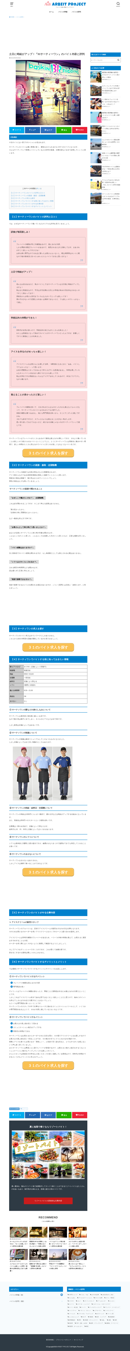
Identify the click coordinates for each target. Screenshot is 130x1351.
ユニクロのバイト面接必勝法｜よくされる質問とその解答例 (111, 142)
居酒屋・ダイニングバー (91, 1320)
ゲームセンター (102, 1301)
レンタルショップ (74, 1317)
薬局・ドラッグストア (97, 1323)
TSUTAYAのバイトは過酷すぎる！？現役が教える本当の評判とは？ (111, 169)
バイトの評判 (76, 12)
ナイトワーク (72, 1310)
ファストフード (109, 1310)
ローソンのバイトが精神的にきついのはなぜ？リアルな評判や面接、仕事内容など (111, 197)
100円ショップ (73, 1294)
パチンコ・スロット (85, 1310)
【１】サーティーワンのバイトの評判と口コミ (27, 193)
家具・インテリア (101, 1317)
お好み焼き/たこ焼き (107, 1294)
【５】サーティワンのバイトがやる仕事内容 (27, 204)
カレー (79, 1301)
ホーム (51, 12)
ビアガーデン (98, 1310)
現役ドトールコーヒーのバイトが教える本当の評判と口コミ (111, 128)
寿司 (80, 1320)
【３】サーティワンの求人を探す (22, 198)
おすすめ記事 (95, 1294)
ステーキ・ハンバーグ (83, 1304)
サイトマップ (78, 1340)
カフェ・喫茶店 (110, 1298)
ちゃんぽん (72, 1298)
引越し (103, 1320)
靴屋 (87, 1326)
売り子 (84, 1317)
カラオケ (71, 1301)
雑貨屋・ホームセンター (75, 1326)
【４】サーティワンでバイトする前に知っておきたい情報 (32, 201)
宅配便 (91, 1317)
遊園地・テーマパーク (112, 1323)
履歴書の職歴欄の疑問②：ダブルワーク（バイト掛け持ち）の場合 (111, 75)
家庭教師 (112, 1317)
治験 (109, 1320)
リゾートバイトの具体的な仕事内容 (48, 1201)
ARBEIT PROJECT (63, 1347)
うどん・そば (84, 1294)
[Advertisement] (65, 35)
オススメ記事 (98, 1298)
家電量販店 (72, 1320)
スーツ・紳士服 (73, 1307)
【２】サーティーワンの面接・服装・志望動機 (27, 195)
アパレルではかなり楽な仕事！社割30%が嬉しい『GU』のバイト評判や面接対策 (111, 183)
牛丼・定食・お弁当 (81, 1323)
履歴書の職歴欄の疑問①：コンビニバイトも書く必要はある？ (111, 115)
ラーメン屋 (110, 1313)
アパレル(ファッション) (85, 1298)
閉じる (39, 188)
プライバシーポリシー (63, 1340)
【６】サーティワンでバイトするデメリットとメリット (31, 206)
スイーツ (24, 1109)
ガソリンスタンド (89, 1301)
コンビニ (112, 1301)
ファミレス (72, 1313)
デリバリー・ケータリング (112, 1307)
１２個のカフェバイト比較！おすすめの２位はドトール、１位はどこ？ (111, 102)
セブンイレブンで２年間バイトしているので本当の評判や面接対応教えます (111, 88)
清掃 (115, 1320)
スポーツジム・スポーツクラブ (101, 1304)
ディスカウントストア (95, 1307)
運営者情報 (50, 1340)
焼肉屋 (71, 1323)
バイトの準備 (62, 12)
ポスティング (100, 1313)
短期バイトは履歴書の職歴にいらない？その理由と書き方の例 (111, 155)
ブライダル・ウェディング (86, 1313)
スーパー (83, 1307)
